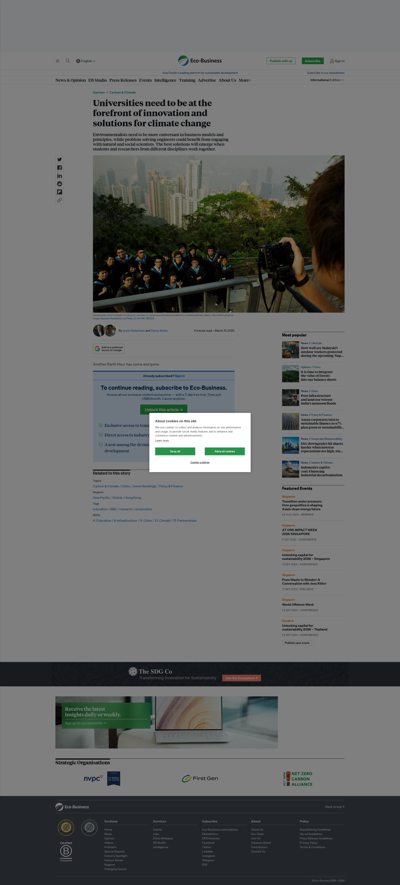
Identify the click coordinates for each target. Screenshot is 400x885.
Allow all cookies (225, 451)
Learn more (162, 440)
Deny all (175, 451)
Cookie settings (200, 462)
